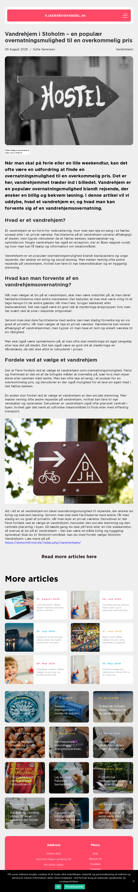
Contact (95, 869)
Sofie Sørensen (44, 49)
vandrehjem (124, 49)
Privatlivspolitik (74, 886)
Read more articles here (69, 556)
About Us (95, 858)
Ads (95, 853)
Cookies (95, 864)
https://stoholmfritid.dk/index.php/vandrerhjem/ (43, 542)
